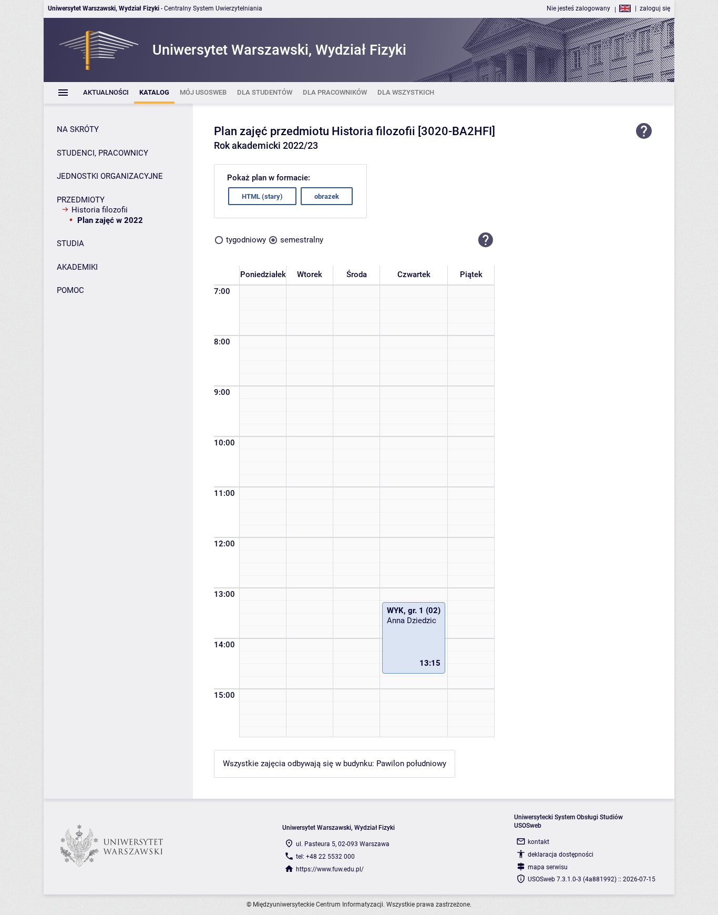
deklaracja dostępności (560, 854)
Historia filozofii (99, 210)
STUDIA (70, 243)
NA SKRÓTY (78, 129)
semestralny (301, 240)
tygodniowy (246, 240)
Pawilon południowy (411, 763)
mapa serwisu (548, 867)
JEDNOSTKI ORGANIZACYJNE (110, 176)
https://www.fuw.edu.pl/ (330, 869)
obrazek (326, 196)
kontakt (538, 842)
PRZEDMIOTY (81, 200)
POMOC (70, 290)
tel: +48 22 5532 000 (325, 856)
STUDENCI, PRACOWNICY (102, 153)
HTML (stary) (262, 196)
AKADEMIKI (77, 267)
